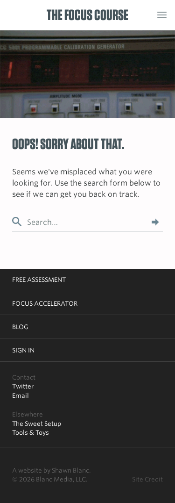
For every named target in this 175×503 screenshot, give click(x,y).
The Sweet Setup (36, 423)
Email (20, 395)
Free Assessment (39, 279)
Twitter (23, 386)
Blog (20, 327)
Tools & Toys (30, 432)
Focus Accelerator (44, 303)
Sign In (23, 350)
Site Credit (147, 479)
